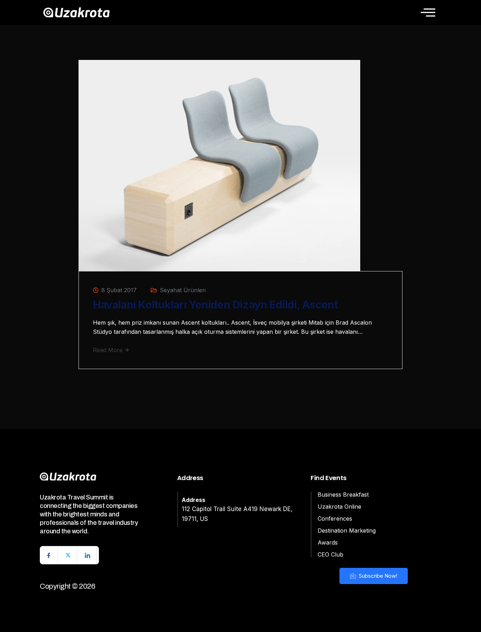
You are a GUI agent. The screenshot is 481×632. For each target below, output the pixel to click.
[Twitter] (68, 555)
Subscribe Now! (377, 575)
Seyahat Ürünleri (183, 290)
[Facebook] (49, 555)
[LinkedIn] (87, 555)
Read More (108, 350)
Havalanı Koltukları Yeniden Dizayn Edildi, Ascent (215, 304)
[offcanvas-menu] (428, 12)
